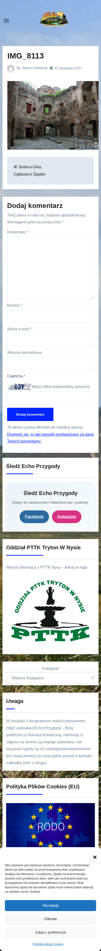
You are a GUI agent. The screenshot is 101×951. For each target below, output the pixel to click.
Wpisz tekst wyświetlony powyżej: (61, 387)
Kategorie (50, 668)
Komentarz (17, 232)
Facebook (34, 517)
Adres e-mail (19, 329)
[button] (92, 854)
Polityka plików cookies (48, 944)
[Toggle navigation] (6, 21)
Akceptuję (51, 905)
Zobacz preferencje (50, 932)
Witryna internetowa (24, 352)
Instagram (66, 517)
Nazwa (14, 305)
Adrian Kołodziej (34, 68)
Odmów (50, 919)
